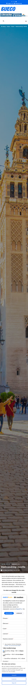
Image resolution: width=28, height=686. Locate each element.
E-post (5, 628)
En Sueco (3, 26)
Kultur (8, 26)
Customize (14, 679)
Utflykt (8, 564)
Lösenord (5, 633)
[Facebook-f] (12, 2)
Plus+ (19, 609)
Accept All (14, 675)
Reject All (14, 683)
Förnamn (5, 618)
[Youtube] (16, 2)
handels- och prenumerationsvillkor (13, 645)
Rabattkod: (5, 661)
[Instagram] (14, 2)
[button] (26, 21)
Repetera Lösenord (8, 639)
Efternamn (6, 623)
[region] (14, 674)
